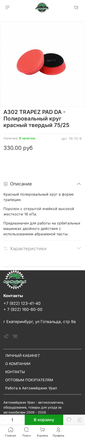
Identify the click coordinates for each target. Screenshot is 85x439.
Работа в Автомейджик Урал (31, 388)
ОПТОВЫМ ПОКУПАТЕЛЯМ (29, 380)
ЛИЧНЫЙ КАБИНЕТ (22, 355)
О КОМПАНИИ (17, 363)
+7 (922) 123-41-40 (22, 303)
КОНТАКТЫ (15, 372)
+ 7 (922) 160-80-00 (22, 309)
